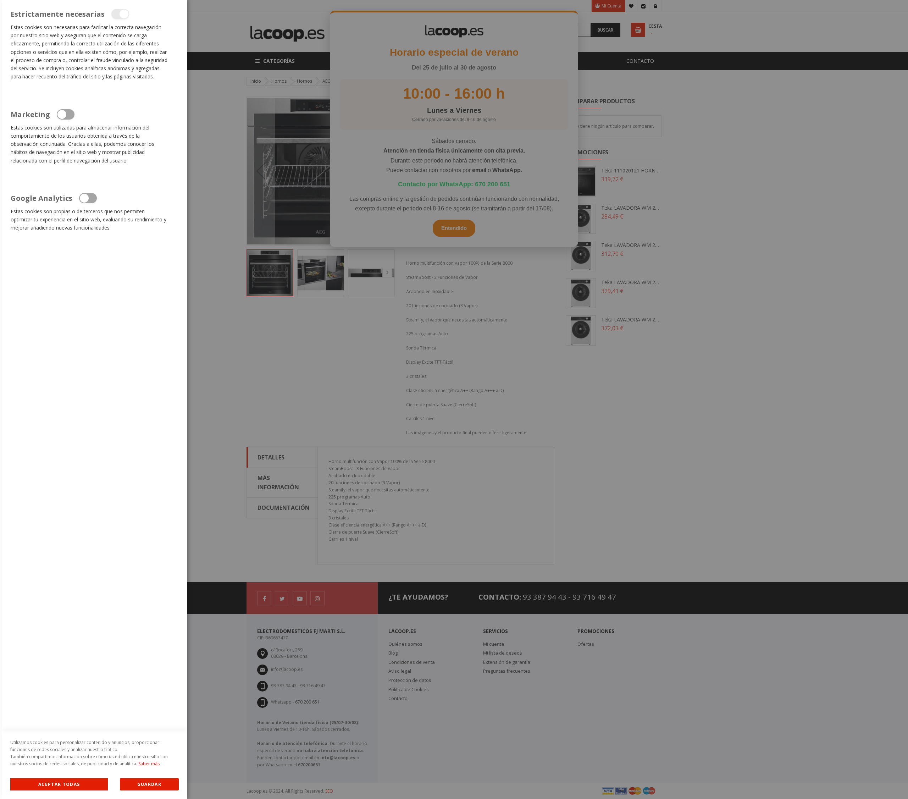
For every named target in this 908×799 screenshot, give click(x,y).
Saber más (149, 764)
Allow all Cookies (59, 784)
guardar (149, 784)
